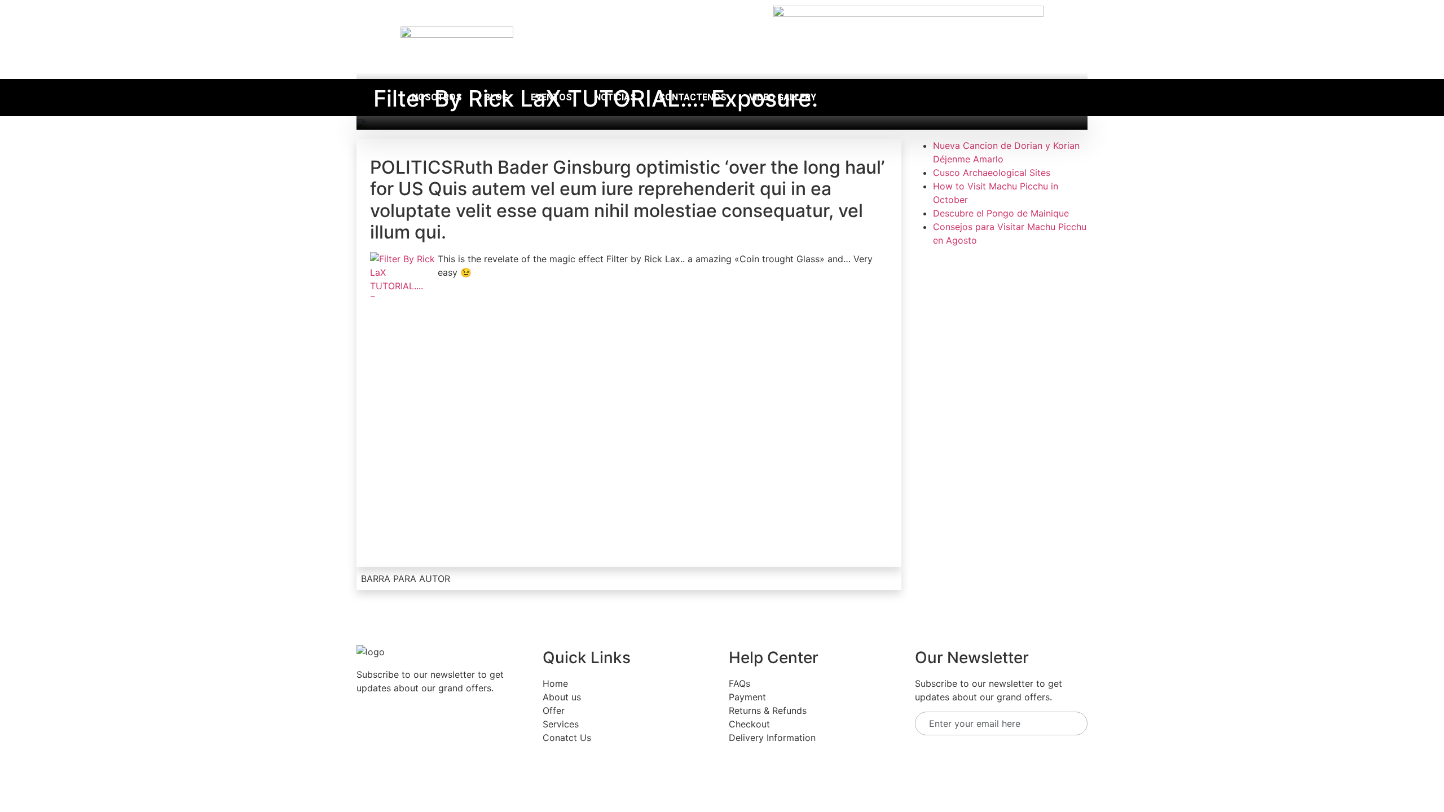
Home (555, 683)
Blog (496, 97)
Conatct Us (567, 737)
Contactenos (693, 97)
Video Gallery (782, 97)
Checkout (749, 724)
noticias (615, 97)
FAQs (739, 683)
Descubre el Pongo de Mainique (1001, 213)
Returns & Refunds (768, 710)
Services (561, 724)
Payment (747, 697)
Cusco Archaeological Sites (991, 172)
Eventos (551, 97)
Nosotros (437, 97)
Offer (554, 710)
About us (562, 697)
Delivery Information (772, 737)
